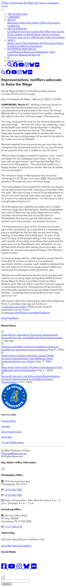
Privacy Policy (8, 420)
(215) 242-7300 (13, 489)
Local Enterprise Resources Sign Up (31, 53)
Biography (13, 22)
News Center (14, 43)
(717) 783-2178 (13, 526)
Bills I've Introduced (31, 46)
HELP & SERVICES (17, 28)
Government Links (11, 431)
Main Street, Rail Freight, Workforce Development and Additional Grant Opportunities (31, 369)
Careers (5, 426)
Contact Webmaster (12, 442)
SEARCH (6, 584)
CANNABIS (13, 16)
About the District (29, 22)
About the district (21, 545)
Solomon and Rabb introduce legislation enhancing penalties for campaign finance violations (30, 348)
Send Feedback (10, 317)
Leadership (13, 25)
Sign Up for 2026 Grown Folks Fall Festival (41, 37)
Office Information (50, 22)
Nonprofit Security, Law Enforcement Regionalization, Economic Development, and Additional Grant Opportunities (31, 379)
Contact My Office (41, 31)
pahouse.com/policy (15, 306)
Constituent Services (18, 31)
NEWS (10, 40)
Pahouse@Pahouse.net (13, 453)
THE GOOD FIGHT (17, 14)
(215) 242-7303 (13, 495)
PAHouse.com (15, 60)
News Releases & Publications (38, 43)
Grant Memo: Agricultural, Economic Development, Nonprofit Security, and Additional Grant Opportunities (31, 336)
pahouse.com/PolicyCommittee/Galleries (27, 312)
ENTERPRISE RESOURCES (21, 49)
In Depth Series (32, 34)
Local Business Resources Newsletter (27, 51)
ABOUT (11, 19)
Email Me (6, 437)
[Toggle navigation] (2, 9)
